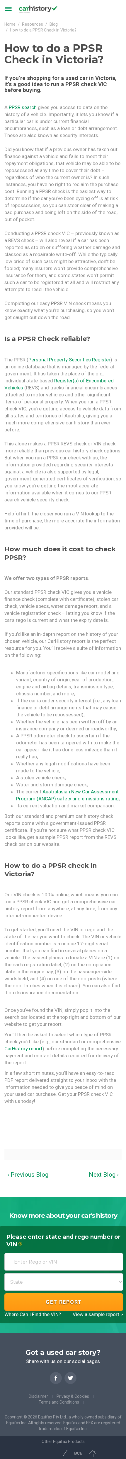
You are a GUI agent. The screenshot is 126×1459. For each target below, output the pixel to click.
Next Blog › (104, 1174)
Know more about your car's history (63, 1216)
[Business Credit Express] (78, 1453)
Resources (32, 24)
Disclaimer (38, 1396)
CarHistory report (23, 1049)
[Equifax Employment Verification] (64, 1453)
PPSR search (23, 107)
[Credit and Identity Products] (42, 1452)
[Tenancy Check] (92, 1453)
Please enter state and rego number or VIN (63, 1241)
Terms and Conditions (59, 1402)
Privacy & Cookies (73, 1396)
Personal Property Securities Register (69, 360)
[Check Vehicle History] (53, 1452)
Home (10, 24)
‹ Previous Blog (27, 1174)
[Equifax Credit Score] (32, 1452)
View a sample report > (98, 1314)
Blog (54, 24)
